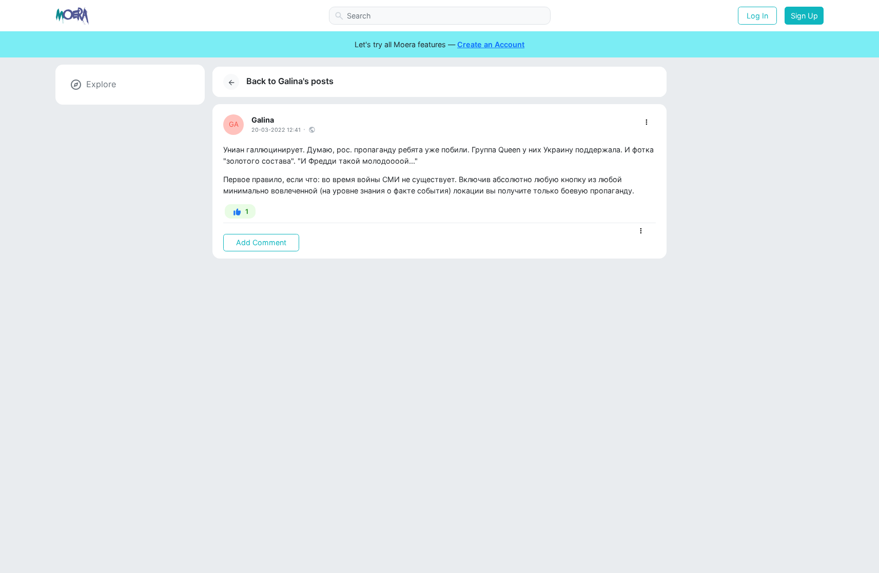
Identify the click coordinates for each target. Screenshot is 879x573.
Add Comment (261, 242)
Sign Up (804, 15)
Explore (101, 84)
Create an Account (490, 44)
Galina (262, 119)
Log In (757, 15)
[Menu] (646, 122)
